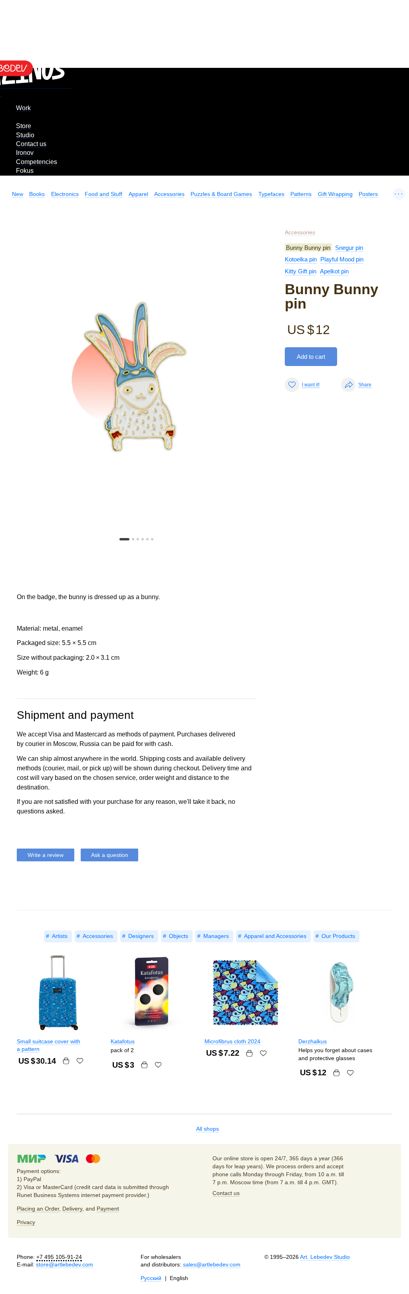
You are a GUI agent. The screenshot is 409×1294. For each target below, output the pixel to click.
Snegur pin (349, 247)
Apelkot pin (334, 271)
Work (23, 108)
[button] (124, 539)
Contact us (31, 143)
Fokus (25, 170)
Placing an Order (38, 1208)
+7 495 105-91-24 (59, 1257)
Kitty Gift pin (300, 271)
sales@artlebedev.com (211, 1264)
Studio (25, 135)
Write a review (46, 855)
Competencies (36, 161)
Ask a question (109, 855)
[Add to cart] (66, 1061)
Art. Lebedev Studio (325, 1257)
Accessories (169, 194)
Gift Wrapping (335, 194)
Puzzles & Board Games (221, 194)
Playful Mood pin (341, 259)
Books (37, 194)
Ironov (25, 152)
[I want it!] (80, 1061)
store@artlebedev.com (64, 1264)
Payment (108, 1208)
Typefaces (271, 194)
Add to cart (311, 356)
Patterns (301, 194)
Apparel (138, 194)
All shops (207, 1129)
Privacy (26, 1222)
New (17, 194)
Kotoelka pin (301, 259)
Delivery (72, 1208)
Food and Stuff (103, 194)
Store (23, 126)
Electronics (65, 194)
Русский (151, 1278)
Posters (368, 194)
